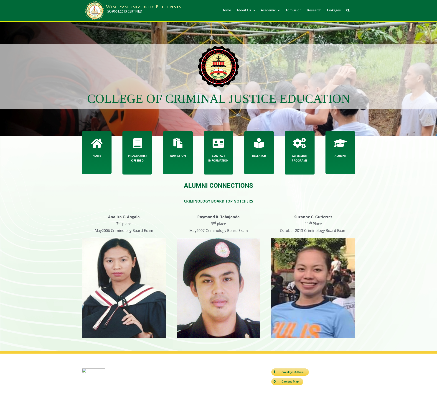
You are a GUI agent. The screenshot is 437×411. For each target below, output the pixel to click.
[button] (347, 10)
